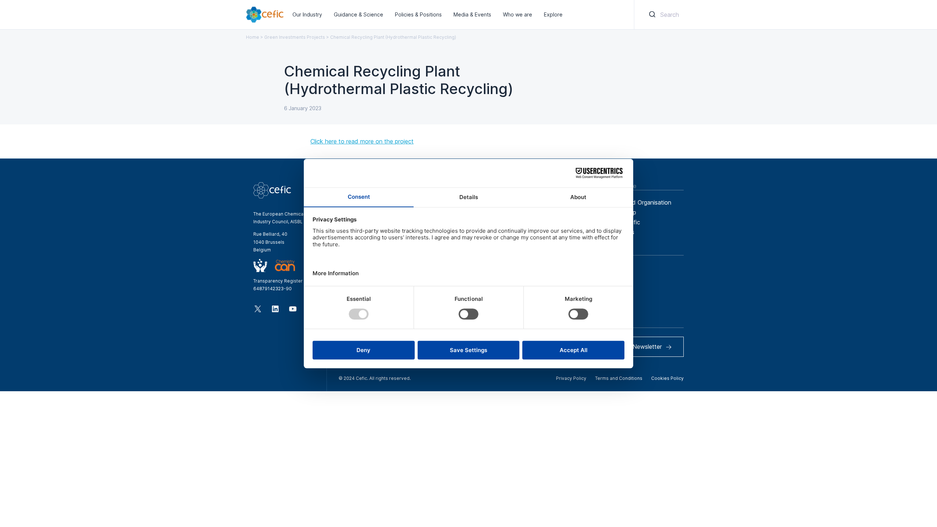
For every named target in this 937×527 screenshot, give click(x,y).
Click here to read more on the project (362, 141)
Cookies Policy (667, 378)
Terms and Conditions (618, 378)
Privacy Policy (571, 378)
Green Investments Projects (294, 37)
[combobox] (662, 14)
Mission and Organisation (637, 202)
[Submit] (651, 15)
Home (252, 37)
